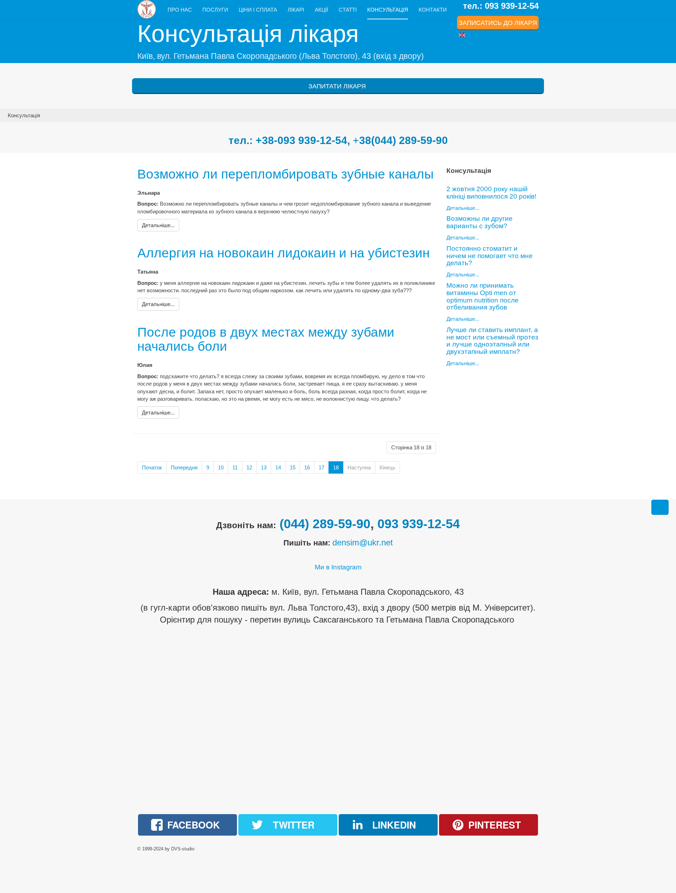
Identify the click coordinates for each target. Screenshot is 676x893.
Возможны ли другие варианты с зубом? (479, 222)
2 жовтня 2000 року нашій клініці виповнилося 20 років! (491, 192)
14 (278, 467)
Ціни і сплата (258, 10)
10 (221, 467)
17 (321, 467)
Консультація (387, 10)
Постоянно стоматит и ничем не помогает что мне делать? (489, 256)
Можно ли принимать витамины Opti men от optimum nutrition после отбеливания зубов (482, 296)
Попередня (184, 467)
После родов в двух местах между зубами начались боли (265, 339)
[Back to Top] (660, 507)
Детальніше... (462, 208)
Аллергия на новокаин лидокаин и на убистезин (283, 253)
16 (307, 467)
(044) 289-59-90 (325, 524)
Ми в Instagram (338, 567)
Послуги (215, 10)
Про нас (180, 10)
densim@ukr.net (362, 542)
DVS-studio (182, 848)
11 (235, 467)
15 (292, 467)
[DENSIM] (147, 9)
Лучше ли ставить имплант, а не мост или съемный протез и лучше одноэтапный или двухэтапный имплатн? (492, 341)
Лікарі (296, 10)
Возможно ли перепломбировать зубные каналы (285, 174)
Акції (321, 10)
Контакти (433, 10)
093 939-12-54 (418, 524)
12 (249, 467)
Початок (152, 467)
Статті (348, 10)
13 (264, 467)
